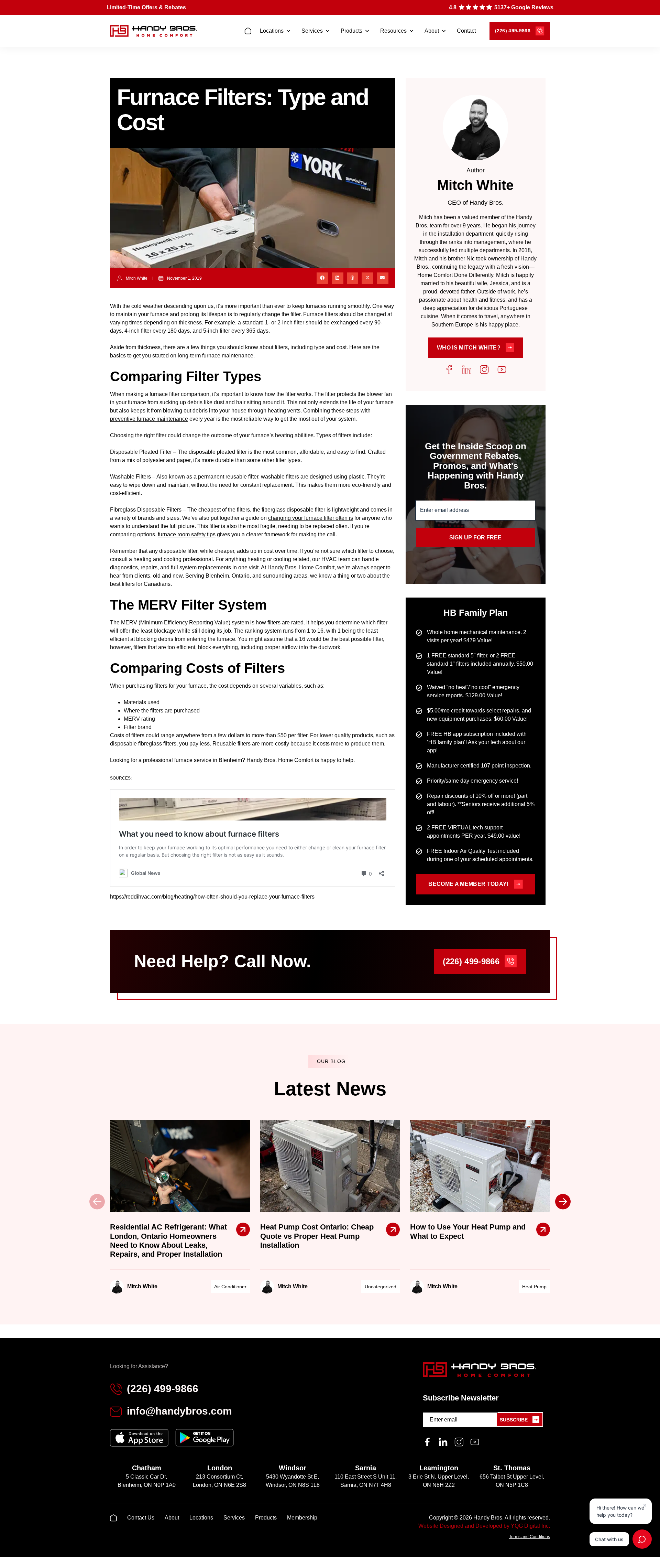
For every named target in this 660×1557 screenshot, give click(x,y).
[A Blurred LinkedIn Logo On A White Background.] (443, 1442)
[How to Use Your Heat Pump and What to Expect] (543, 1229)
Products (351, 31)
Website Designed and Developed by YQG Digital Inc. (484, 1526)
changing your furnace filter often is (310, 518)
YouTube (501, 369)
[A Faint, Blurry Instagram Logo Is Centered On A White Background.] (458, 1442)
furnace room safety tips (187, 534)
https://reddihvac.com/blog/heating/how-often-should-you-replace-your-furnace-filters (212, 897)
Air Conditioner (230, 1286)
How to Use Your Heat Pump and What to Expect (468, 1231)
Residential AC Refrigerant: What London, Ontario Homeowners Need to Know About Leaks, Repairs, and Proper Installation (168, 1240)
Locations (272, 31)
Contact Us (140, 1518)
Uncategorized (380, 1286)
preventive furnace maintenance (149, 419)
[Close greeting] (645, 1505)
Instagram (484, 369)
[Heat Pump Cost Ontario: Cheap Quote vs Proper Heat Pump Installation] (393, 1229)
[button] (322, 278)
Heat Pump (534, 1286)
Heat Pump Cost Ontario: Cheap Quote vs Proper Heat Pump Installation (317, 1236)
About (432, 31)
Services (312, 31)
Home (249, 31)
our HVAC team (331, 559)
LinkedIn (466, 369)
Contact (466, 31)
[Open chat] (642, 1539)
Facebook (449, 369)
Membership (302, 1518)
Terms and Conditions (529, 1536)
